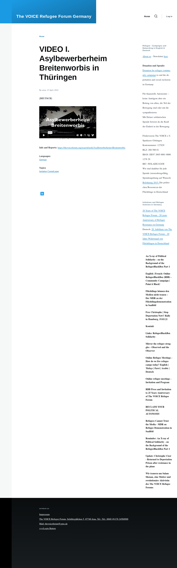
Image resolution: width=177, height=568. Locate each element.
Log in (169, 16)
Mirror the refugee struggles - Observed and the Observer (158, 347)
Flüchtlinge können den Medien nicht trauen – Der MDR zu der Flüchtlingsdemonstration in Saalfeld (158, 298)
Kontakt (150, 326)
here (166, 56)
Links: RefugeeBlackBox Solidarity (158, 334)
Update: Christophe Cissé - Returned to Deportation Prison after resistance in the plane (159, 461)
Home (41, 36)
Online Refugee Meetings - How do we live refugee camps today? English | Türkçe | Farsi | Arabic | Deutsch (159, 364)
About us (147, 56)
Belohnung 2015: (151, 182)
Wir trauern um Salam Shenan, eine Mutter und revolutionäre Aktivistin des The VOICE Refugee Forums (158, 480)
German (43, 160)
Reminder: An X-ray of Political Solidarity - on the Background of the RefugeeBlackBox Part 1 (158, 444)
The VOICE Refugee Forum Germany (53, 16)
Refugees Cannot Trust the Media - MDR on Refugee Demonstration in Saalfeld (159, 426)
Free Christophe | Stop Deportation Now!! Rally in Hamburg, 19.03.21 (158, 315)
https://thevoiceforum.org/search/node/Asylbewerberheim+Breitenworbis (91, 147)
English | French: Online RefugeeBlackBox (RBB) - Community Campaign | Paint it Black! (159, 279)
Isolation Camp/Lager (49, 171)
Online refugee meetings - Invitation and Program (158, 380)
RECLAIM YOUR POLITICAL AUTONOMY (155, 410)
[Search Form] (155, 16)
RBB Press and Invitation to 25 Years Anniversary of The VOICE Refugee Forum (158, 394)
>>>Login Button (47, 528)
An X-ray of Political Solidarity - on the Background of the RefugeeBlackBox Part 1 (158, 261)
